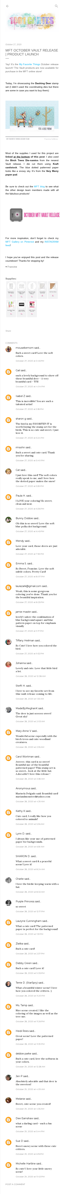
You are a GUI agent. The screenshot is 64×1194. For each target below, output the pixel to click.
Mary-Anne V (23, 730)
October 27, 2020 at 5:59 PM (30, 486)
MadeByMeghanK (27, 708)
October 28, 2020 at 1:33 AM (30, 698)
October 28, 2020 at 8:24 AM (30, 869)
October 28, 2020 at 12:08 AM (31, 676)
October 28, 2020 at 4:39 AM (30, 801)
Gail (18, 370)
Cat (18, 470)
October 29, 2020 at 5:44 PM (30, 1131)
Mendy (20, 540)
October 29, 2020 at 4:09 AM (30, 1089)
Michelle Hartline (26, 1163)
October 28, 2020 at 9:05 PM (30, 973)
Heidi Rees (22, 1031)
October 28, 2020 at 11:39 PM (30, 1044)
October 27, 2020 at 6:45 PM (30, 531)
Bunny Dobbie (24, 518)
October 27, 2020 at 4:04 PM (30, 386)
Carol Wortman (25, 756)
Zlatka (19, 943)
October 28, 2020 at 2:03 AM (30, 721)
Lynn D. (20, 833)
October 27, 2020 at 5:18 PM (30, 409)
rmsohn (20, 447)
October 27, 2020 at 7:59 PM (30, 554)
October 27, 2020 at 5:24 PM (30, 438)
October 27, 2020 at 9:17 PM (30, 631)
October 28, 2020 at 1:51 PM (29, 934)
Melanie (20, 1098)
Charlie (20, 878)
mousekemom (25, 347)
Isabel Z (20, 396)
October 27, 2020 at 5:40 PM (30, 460)
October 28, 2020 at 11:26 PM (30, 1021)
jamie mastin (23, 611)
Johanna (21, 663)
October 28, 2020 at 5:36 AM (30, 824)
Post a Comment (15, 1184)
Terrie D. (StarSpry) (27, 982)
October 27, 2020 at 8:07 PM (30, 576)
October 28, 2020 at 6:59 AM (30, 846)
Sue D (19, 1140)
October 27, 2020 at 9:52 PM (30, 653)
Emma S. (21, 563)
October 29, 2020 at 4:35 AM (30, 1108)
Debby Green (24, 963)
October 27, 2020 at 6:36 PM (30, 508)
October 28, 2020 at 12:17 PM (30, 911)
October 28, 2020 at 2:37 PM (30, 953)
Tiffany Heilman (25, 640)
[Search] (56, 5)
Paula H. (21, 495)
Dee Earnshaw (24, 1118)
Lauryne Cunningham (29, 921)
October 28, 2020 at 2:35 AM (30, 747)
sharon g (21, 418)
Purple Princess (25, 901)
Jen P (19, 1076)
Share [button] (8, 331)
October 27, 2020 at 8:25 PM (30, 602)
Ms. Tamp (21, 1005)
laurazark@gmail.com (28, 586)
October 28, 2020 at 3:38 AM (30, 779)
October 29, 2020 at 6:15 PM (30, 1154)
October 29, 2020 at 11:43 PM (30, 1176)
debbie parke (23, 1053)
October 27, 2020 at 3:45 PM (30, 361)
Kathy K (20, 811)
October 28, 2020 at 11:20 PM (30, 995)
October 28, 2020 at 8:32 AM (30, 892)
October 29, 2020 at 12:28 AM (30, 1066)
